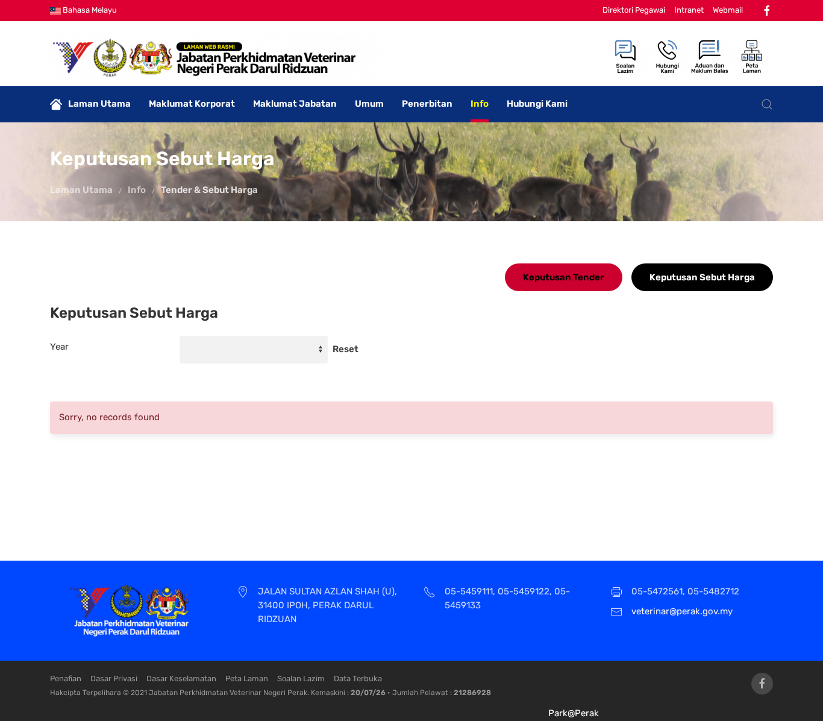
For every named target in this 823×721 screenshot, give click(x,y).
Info (480, 103)
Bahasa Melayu (89, 9)
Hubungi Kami (537, 103)
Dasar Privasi (113, 678)
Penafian (65, 678)
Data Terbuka (358, 678)
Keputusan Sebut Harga (702, 277)
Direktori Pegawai (633, 9)
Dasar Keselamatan (181, 678)
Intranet (689, 9)
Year (59, 346)
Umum (369, 103)
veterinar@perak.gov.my (682, 611)
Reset (345, 349)
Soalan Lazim (301, 678)
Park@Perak (573, 713)
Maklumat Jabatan (295, 103)
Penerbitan (427, 103)
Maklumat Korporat (192, 103)
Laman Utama (99, 103)
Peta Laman (246, 678)
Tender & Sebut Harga (209, 189)
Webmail (728, 9)
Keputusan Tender (563, 277)
